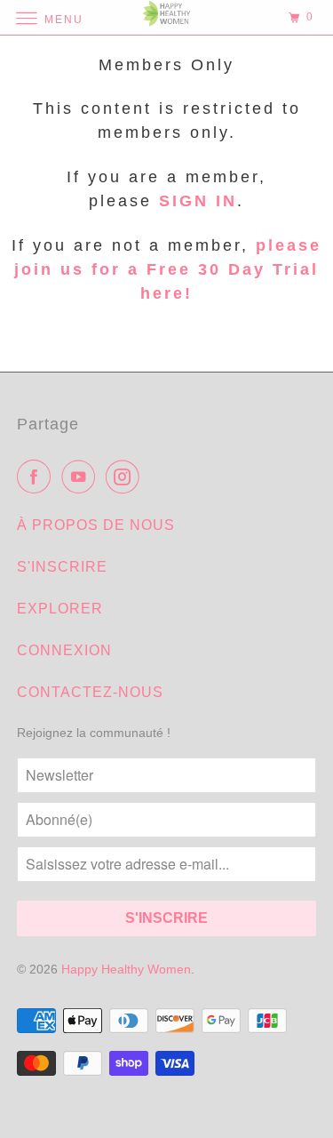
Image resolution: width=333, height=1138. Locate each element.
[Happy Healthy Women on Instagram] (126, 476)
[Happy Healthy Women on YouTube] (81, 476)
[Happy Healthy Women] (166, 17)
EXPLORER (60, 608)
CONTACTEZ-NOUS (90, 692)
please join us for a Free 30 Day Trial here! (167, 269)
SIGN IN (198, 201)
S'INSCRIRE (62, 566)
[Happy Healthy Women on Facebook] (37, 476)
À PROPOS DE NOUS (96, 525)
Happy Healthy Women (126, 969)
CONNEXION (64, 650)
